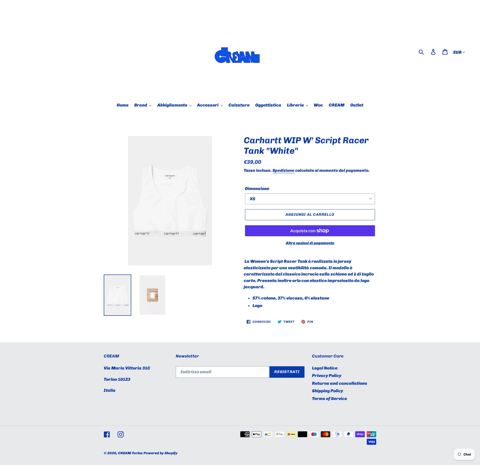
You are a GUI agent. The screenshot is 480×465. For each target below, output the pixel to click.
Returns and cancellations (339, 383)
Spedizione (283, 170)
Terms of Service (329, 398)
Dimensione (257, 188)
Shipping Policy (327, 390)
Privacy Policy (326, 375)
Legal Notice (325, 368)
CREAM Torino (130, 453)
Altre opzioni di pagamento (310, 243)
